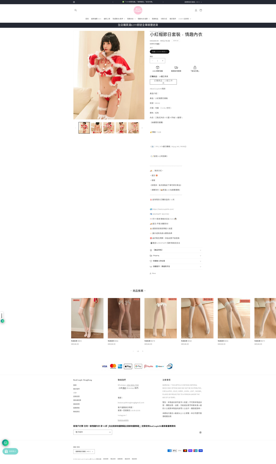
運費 (158, 44)
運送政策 (76, 404)
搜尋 (74, 385)
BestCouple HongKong (84, 459)
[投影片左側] (75, 127)
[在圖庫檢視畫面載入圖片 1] (84, 127)
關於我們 (76, 389)
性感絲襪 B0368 (186, 341)
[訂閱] (109, 432)
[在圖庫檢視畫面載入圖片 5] (133, 127)
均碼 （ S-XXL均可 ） (160, 52)
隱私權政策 (77, 400)
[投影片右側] (142, 127)
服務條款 (76, 408)
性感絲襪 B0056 (223, 341)
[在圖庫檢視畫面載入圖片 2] (96, 127)
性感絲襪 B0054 (76, 341)
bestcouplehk (123, 420)
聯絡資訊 (76, 412)
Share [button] (154, 273)
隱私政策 (113, 459)
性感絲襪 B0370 (149, 341)
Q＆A (75, 393)
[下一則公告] (163, 2)
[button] (75, 10)
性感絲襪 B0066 (113, 341)
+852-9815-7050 (132, 385)
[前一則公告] (113, 2)
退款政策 (76, 396)
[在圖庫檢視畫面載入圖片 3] (108, 127)
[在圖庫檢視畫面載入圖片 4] (121, 127)
